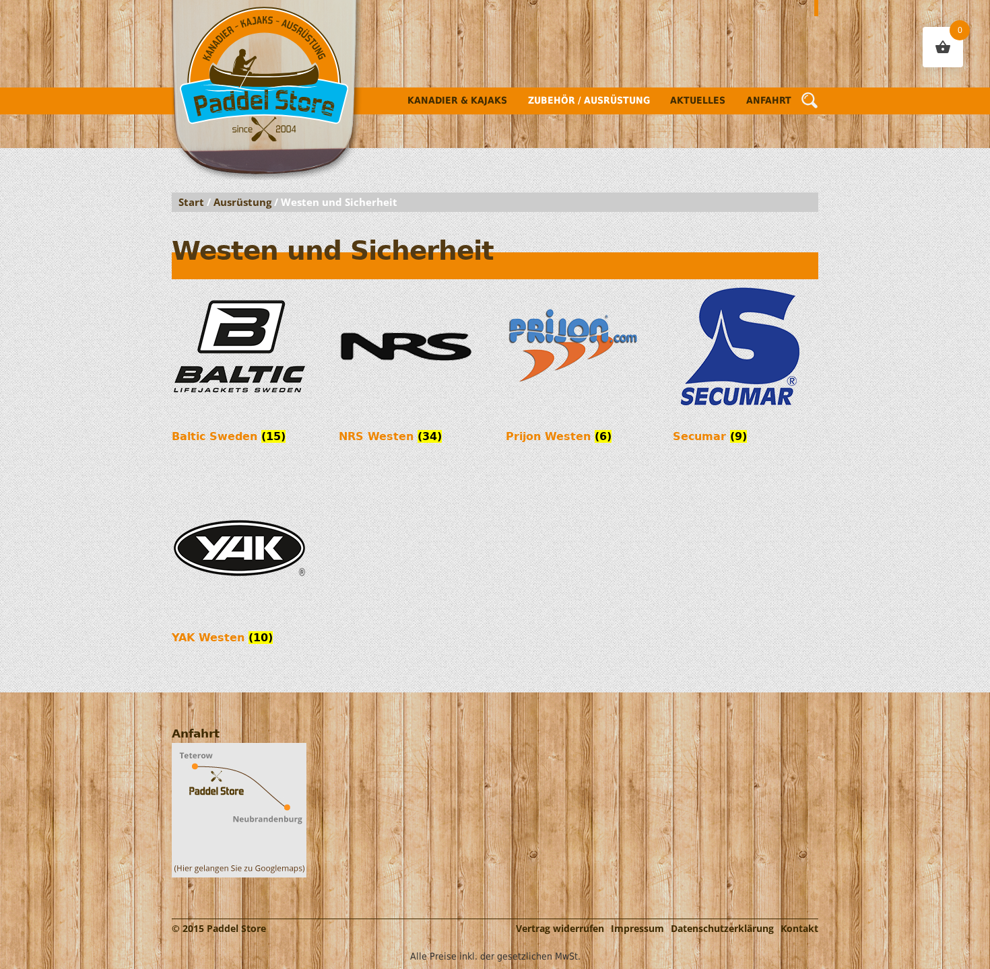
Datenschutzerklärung (722, 928)
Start (191, 202)
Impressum (637, 928)
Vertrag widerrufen (560, 928)
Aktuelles (697, 100)
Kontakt (799, 928)
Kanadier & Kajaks (457, 100)
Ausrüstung (242, 202)
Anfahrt (768, 100)
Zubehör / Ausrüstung (589, 100)
